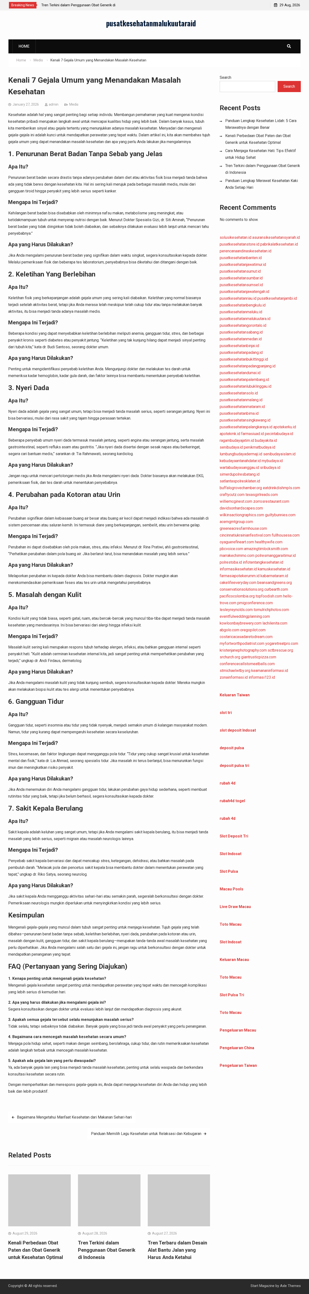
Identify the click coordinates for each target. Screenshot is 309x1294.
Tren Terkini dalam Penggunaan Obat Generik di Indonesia (106, 1250)
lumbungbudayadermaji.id (241, 454)
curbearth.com (276, 589)
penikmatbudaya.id (259, 447)
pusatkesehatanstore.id (239, 244)
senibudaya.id (231, 447)
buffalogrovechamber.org (241, 488)
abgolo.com (229, 630)
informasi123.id (262, 677)
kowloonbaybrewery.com (240, 623)
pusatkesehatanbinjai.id (239, 345)
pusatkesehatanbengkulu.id (243, 305)
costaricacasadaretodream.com (246, 636)
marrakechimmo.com (237, 555)
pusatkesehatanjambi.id (277, 298)
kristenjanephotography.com (243, 650)
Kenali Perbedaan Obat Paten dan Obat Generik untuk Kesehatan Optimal (35, 1250)
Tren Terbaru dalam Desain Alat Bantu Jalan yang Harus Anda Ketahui (177, 1250)
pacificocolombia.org (237, 596)
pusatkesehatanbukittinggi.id (244, 359)
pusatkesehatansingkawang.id (245, 420)
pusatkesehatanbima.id (239, 413)
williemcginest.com (236, 501)
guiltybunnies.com (280, 515)
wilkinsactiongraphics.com (242, 515)
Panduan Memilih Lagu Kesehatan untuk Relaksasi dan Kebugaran (146, 1133)
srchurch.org (230, 657)
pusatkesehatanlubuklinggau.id (245, 386)
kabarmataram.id (274, 576)
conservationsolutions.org (241, 589)
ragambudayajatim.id (237, 440)
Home (24, 46)
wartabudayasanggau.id (239, 467)
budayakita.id (266, 440)
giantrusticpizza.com (258, 657)
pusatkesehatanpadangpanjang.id (247, 366)
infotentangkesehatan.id (263, 562)
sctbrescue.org (280, 650)
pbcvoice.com (231, 548)
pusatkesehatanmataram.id (242, 406)
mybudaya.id (272, 460)
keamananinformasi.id (269, 670)
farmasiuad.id (252, 433)
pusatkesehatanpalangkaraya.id (246, 427)
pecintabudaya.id (279, 433)
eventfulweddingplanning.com (245, 616)
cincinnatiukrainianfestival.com (245, 535)
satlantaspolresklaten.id (240, 481)
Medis (73, 104)
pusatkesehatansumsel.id (241, 285)
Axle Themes (290, 1286)
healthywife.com (268, 542)
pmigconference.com (255, 603)
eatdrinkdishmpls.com (281, 488)
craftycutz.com (232, 494)
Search (225, 77)
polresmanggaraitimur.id (275, 555)
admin (53, 104)
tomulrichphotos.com (271, 609)
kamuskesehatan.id (274, 569)
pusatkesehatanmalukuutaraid (151, 23)
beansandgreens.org (274, 582)
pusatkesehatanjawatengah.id (244, 291)
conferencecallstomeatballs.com (247, 664)
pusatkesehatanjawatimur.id (243, 264)
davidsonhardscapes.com (241, 508)
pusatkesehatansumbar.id (241, 278)
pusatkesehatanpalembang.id (244, 379)
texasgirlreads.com (262, 494)
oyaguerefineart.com (237, 542)
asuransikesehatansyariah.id (276, 237)
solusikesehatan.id (235, 237)
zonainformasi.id (234, 677)
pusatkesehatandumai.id (240, 373)
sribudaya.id (270, 467)
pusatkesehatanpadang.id (241, 352)
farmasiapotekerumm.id (240, 576)
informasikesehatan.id (238, 569)
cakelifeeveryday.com (238, 582)
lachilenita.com (274, 623)
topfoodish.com (269, 596)
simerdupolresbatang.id (240, 474)
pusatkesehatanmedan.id (241, 339)
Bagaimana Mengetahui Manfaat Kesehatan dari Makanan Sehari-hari (74, 1117)
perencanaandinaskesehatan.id (245, 251)
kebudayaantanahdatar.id (240, 460)
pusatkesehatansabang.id (241, 332)
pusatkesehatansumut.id (240, 271)
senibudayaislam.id (279, 454)
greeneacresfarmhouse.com (243, 528)
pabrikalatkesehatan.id (279, 244)
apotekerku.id (284, 427)
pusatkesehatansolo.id (239, 393)
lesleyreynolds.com (236, 609)
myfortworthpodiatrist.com (242, 643)
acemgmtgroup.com (236, 521)
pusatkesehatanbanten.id (241, 257)
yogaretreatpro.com (281, 643)
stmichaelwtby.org (235, 670)
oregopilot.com (253, 630)
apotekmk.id (230, 433)
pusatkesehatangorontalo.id (243, 325)
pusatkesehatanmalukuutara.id (245, 318)
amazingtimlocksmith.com (266, 548)
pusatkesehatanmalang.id (241, 400)
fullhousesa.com (286, 535)
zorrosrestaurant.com (271, 501)
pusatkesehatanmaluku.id (241, 312)
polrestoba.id (231, 562)
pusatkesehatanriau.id (238, 298)
